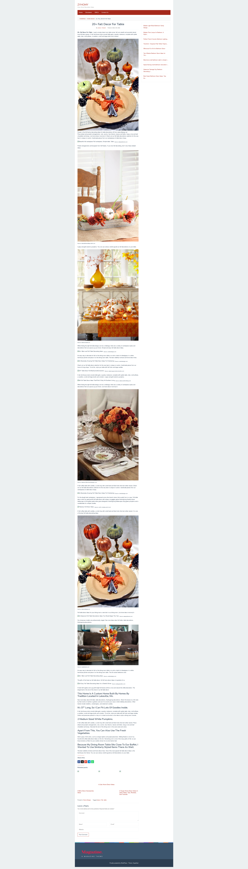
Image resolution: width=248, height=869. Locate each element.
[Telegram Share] (89, 761)
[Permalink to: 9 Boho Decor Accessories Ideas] (87, 779)
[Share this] (79, 761)
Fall (102, 800)
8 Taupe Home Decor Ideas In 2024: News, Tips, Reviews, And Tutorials (128, 792)
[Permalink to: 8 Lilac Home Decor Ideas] (108, 776)
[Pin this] (85, 761)
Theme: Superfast (133, 863)
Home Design (87, 800)
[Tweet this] (82, 761)
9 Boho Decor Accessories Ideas (86, 792)
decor (98, 800)
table (105, 800)
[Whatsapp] (92, 761)
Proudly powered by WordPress (118, 863)
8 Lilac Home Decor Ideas (106, 784)
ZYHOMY (83, 4)
